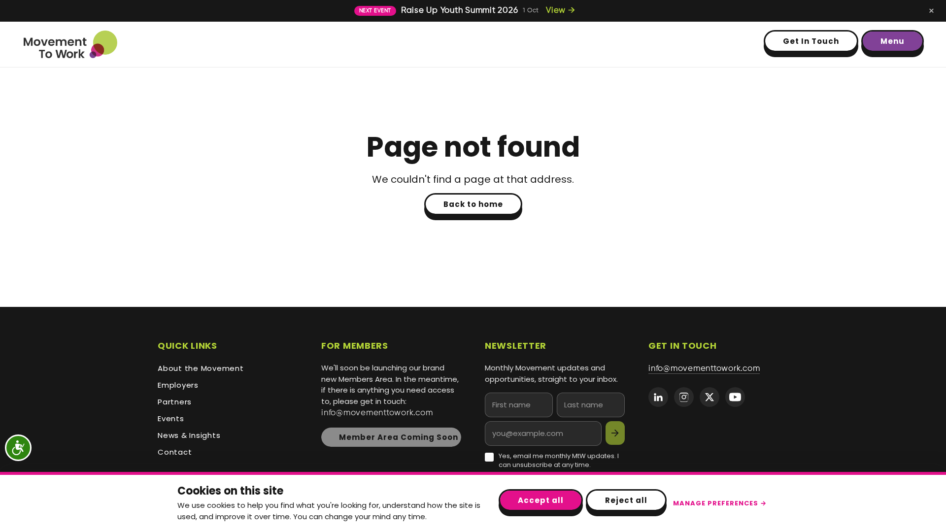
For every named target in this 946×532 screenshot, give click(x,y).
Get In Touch (811, 41)
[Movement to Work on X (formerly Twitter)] (709, 397)
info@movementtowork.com (377, 413)
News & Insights (189, 435)
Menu (892, 41)
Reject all (626, 500)
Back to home (473, 204)
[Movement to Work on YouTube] (735, 397)
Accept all (541, 500)
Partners (175, 402)
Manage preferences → (720, 503)
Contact (175, 452)
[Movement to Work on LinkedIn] (658, 397)
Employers (178, 385)
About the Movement (201, 368)
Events (171, 418)
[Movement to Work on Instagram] (684, 397)
